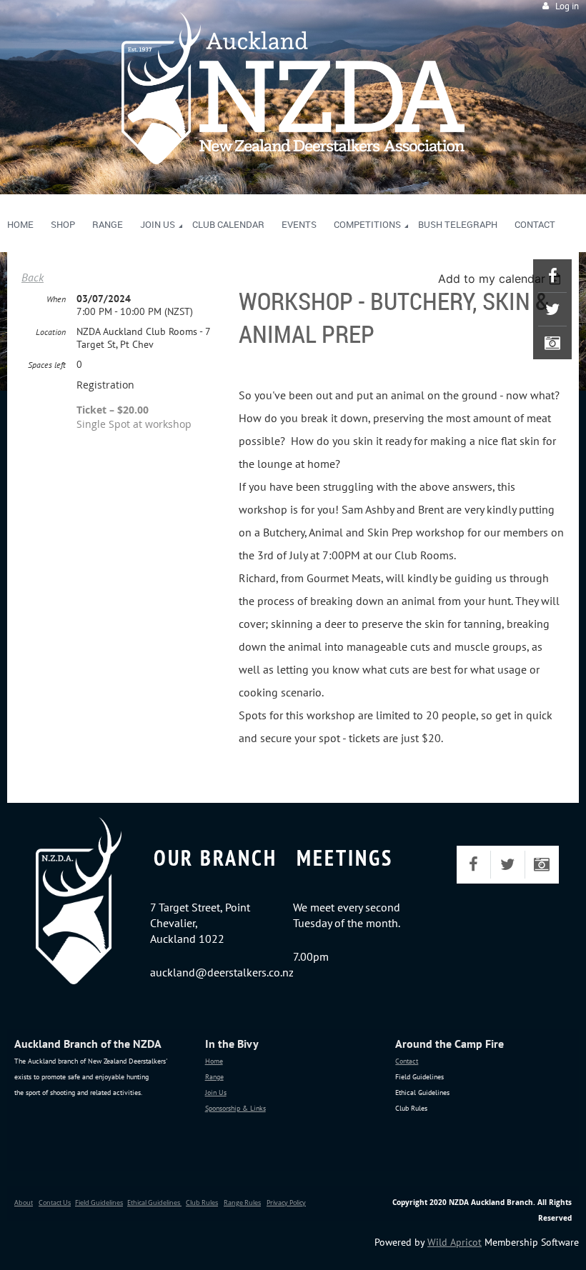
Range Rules (242, 1203)
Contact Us (55, 1203)
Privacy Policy (286, 1203)
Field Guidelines (99, 1203)
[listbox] (501, 278)
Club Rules (202, 1203)
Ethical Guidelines (154, 1203)
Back (32, 277)
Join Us (216, 1092)
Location (51, 331)
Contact (406, 1061)
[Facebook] (552, 275)
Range (214, 1076)
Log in (567, 6)
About (23, 1203)
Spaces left (47, 364)
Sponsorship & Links (235, 1108)
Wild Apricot (454, 1242)
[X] (552, 309)
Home (214, 1061)
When (56, 299)
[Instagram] (552, 342)
